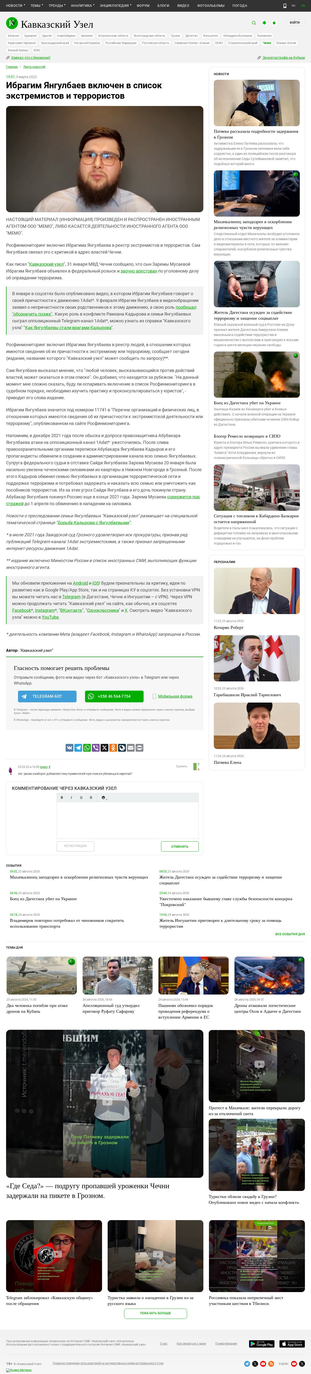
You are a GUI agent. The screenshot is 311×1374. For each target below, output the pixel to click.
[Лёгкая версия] (285, 6)
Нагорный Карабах (87, 43)
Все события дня (290, 934)
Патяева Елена (227, 762)
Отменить (179, 846)
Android (80, 583)
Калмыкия (264, 35)
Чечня (267, 43)
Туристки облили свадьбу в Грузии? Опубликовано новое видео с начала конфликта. (254, 1199)
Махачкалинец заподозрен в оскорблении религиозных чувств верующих (253, 224)
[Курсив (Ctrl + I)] (71, 797)
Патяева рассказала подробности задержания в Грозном (256, 134)
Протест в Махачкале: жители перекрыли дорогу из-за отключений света (255, 1110)
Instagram (45, 610)
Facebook (21, 610)
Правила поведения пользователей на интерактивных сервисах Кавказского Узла (108, 1363)
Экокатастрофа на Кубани (283, 58)
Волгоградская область (149, 35)
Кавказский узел (46, 264)
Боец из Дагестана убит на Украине (247, 402)
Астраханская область (113, 35)
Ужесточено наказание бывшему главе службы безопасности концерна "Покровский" (225, 901)
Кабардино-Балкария (237, 35)
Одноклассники (103, 610)
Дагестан (191, 35)
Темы (36, 6)
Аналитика (81, 6)
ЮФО (37, 50)
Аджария (30, 35)
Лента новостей (34, 67)
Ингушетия (210, 35)
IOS (95, 583)
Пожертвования (226, 1343)
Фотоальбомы (211, 6)
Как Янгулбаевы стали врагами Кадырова (68, 327)
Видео (183, 6)
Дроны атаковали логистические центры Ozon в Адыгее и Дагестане (267, 1008)
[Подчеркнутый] (81, 797)
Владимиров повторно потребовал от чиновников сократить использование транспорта (67, 923)
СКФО (219, 43)
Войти (295, 22)
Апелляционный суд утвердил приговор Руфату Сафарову (111, 1008)
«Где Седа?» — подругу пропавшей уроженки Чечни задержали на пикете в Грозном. (87, 1190)
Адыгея (47, 35)
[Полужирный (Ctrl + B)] (62, 797)
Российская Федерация (121, 43)
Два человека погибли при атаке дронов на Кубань (37, 1008)
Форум (143, 6)
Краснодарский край (55, 43)
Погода (240, 6)
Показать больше (155, 1313)
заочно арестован (139, 270)
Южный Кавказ (18, 50)
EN (303, 5)
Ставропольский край (243, 43)
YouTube (50, 617)
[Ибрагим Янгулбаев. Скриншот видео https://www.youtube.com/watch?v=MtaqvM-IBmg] (104, 159)
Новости (14, 6)
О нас (163, 1343)
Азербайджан (66, 35)
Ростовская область (155, 43)
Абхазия (13, 35)
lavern (44, 767)
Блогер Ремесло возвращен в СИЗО (247, 436)
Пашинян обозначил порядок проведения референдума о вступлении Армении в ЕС (185, 1011)
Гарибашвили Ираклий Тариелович (247, 694)
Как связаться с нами (191, 1343)
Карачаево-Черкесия (22, 43)
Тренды (56, 6)
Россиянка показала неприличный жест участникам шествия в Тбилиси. (246, 1300)
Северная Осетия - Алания (191, 43)
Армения (87, 35)
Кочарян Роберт (228, 627)
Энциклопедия (114, 6)
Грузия (175, 35)
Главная (12, 67)
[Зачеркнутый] (91, 797)
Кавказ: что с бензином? (31, 58)
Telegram (71, 596)
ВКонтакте (71, 610)
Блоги (163, 6)
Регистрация (75, 846)
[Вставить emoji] (103, 797)
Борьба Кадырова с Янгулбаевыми (93, 522)
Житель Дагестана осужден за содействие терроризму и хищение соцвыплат (253, 315)
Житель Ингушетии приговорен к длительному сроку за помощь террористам (220, 923)
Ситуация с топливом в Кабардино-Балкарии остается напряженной (256, 518)
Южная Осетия (286, 43)
